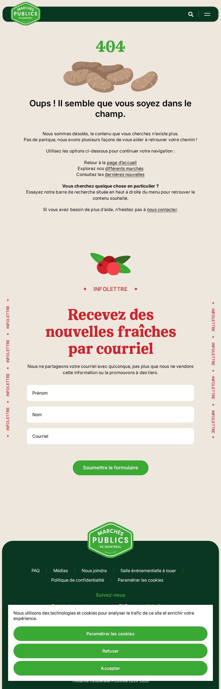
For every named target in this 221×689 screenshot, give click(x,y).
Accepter (110, 668)
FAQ (36, 570)
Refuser (110, 651)
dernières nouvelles (125, 174)
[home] (25, 23)
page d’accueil (122, 162)
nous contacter (162, 209)
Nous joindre (94, 570)
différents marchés (124, 168)
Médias (60, 570)
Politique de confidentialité (77, 580)
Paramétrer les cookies (140, 580)
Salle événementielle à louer (148, 570)
